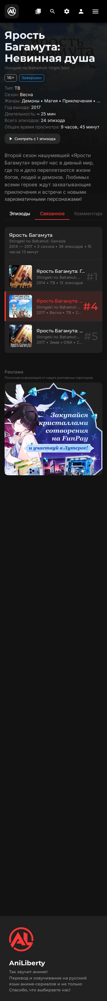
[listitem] (53, 276)
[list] (53, 306)
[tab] (20, 213)
